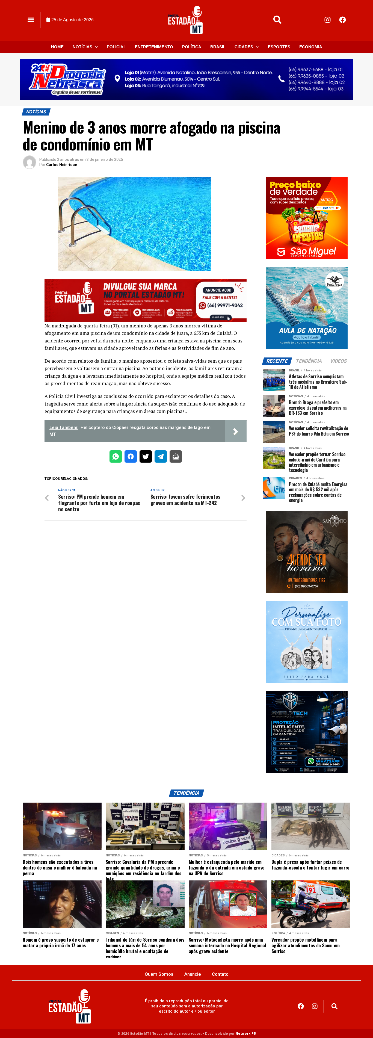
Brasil (218, 47)
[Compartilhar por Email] (176, 457)
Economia (310, 47)
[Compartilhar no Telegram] (161, 457)
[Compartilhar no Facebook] (131, 457)
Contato (220, 974)
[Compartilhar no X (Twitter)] (146, 457)
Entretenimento (154, 47)
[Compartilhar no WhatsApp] (115, 457)
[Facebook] (343, 19)
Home (57, 47)
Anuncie (192, 974)
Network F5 (246, 1034)
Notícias (82, 47)
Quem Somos (159, 974)
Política (191, 47)
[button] (30, 19)
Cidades (244, 47)
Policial (116, 47)
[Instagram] (327, 19)
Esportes (279, 47)
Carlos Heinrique (61, 164)
